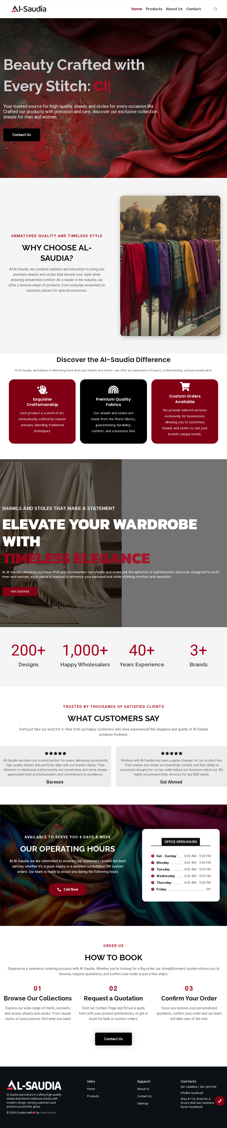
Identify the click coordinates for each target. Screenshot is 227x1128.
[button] (5, 786)
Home (136, 9)
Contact (193, 9)
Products (154, 9)
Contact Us (144, 1116)
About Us (174, 9)
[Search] (215, 9)
